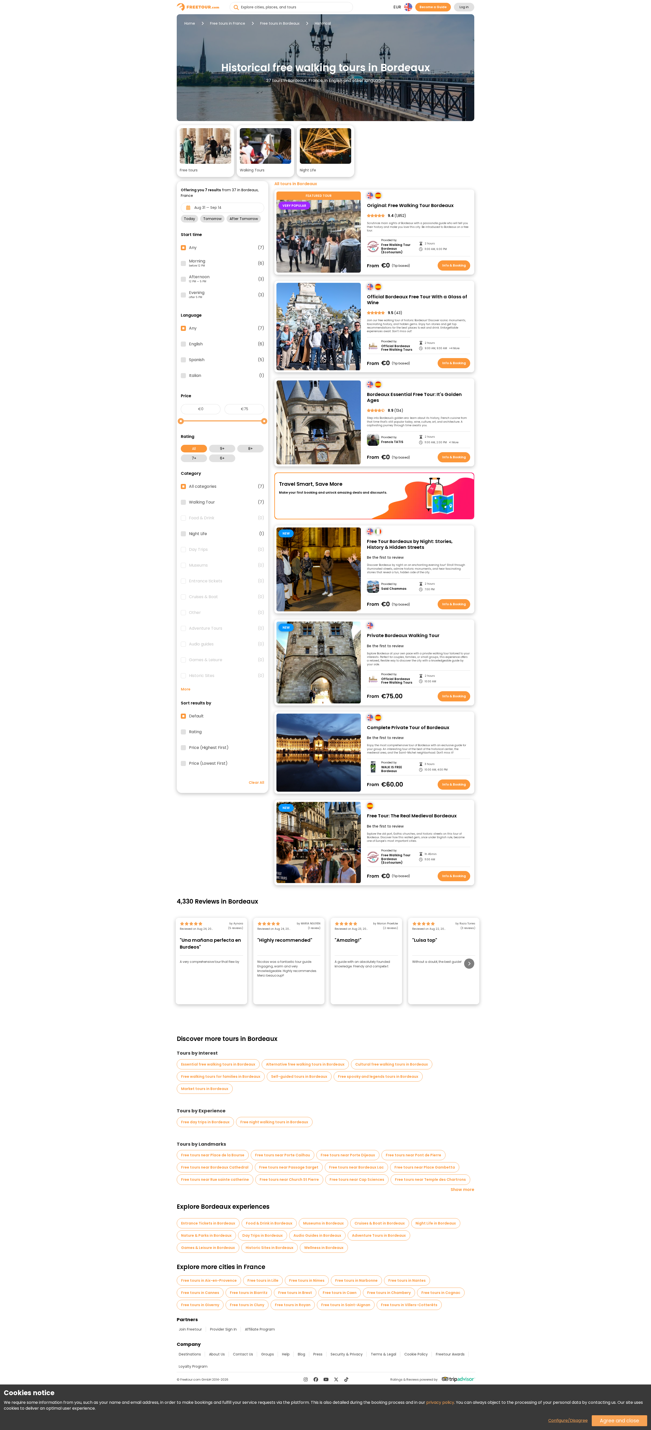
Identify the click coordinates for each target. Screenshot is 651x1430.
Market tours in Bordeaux (204, 1088)
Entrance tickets (226, 581)
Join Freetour (190, 1329)
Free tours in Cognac (440, 1292)
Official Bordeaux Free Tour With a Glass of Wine (417, 299)
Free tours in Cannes (200, 1292)
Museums (226, 565)
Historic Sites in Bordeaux (269, 1247)
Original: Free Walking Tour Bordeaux (410, 206)
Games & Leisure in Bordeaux (208, 1247)
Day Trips (226, 549)
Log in (464, 7)
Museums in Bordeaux (323, 1223)
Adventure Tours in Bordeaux (379, 1235)
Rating (195, 731)
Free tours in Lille (262, 1280)
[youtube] (326, 1379)
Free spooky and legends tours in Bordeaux (378, 1076)
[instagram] (306, 1379)
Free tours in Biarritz (249, 1292)
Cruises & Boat (226, 596)
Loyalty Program (193, 1366)
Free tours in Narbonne (356, 1280)
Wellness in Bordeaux (324, 1247)
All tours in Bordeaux (295, 184)
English (226, 344)
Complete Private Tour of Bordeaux (408, 728)
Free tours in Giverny (200, 1304)
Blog (301, 1354)
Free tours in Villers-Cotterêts (409, 1304)
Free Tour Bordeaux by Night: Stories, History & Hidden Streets (410, 544)
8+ (250, 448)
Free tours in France (227, 23)
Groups (267, 1354)
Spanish (226, 359)
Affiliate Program (260, 1329)
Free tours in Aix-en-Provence (209, 1280)
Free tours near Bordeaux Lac (356, 1167)
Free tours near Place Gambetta (424, 1167)
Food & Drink (226, 518)
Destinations (190, 1354)
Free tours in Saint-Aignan (345, 1304)
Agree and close (619, 1420)
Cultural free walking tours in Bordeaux (391, 1064)
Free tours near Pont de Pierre (413, 1155)
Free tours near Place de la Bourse (212, 1155)
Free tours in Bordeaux (280, 23)
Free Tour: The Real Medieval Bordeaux (412, 816)
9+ (222, 448)
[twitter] (336, 1379)
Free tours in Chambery (389, 1292)
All (194, 448)
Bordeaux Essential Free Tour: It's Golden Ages (414, 397)
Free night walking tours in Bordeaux (274, 1122)
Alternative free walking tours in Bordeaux (305, 1064)
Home (189, 23)
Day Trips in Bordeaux (262, 1235)
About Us (217, 1354)
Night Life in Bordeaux (436, 1223)
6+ (222, 458)
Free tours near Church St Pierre (289, 1179)
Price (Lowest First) (208, 763)
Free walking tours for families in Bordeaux (220, 1076)
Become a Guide (433, 7)
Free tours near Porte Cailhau (282, 1155)
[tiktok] (346, 1379)
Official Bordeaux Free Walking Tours (396, 348)
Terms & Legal (383, 1354)
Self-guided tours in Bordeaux (299, 1076)
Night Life (226, 533)
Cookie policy (416, 1354)
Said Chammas (393, 589)
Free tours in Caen (340, 1292)
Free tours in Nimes (306, 1280)
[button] (205, 151)
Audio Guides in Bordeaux (317, 1235)
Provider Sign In (223, 1329)
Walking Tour (226, 502)
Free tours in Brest (295, 1292)
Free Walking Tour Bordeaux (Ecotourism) (395, 248)
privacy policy (440, 1402)
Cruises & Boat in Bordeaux (379, 1223)
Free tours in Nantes (407, 1280)
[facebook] (316, 1379)
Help (286, 1354)
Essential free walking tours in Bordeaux (218, 1064)
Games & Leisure (226, 659)
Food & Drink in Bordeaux (269, 1223)
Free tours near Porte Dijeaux (348, 1155)
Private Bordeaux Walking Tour (403, 636)
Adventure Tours (226, 628)
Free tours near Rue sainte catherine (215, 1179)
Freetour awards (450, 1354)
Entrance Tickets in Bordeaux (208, 1223)
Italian (226, 375)
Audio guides (226, 644)
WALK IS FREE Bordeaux (391, 769)
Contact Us (243, 1354)
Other (226, 612)
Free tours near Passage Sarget (288, 1167)
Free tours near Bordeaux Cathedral (214, 1167)
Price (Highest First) (209, 747)
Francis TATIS (392, 442)
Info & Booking (454, 265)
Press (317, 1354)
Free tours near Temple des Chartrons (430, 1179)
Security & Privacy (347, 1354)
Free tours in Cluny (247, 1304)
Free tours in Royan (292, 1304)
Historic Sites (226, 675)
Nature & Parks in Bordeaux (206, 1235)
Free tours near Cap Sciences (357, 1179)
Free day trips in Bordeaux (205, 1122)
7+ (194, 458)
